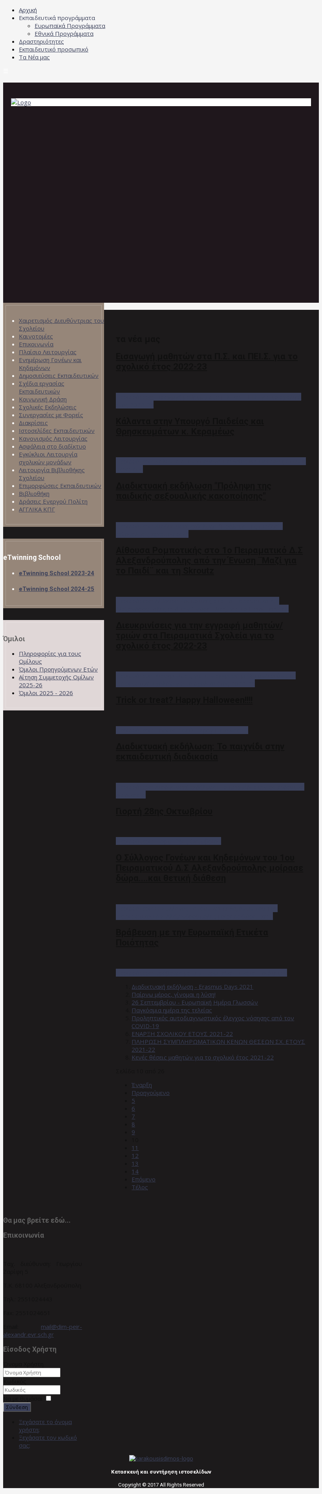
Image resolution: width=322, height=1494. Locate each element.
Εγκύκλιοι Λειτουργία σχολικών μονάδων (48, 458)
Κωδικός (14, 1381)
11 (135, 1148)
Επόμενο (144, 1179)
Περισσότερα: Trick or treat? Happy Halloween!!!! (182, 730)
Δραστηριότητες (41, 41)
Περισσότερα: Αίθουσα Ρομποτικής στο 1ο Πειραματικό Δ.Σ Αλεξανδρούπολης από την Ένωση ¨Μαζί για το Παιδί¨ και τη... (202, 605)
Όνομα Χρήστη (23, 1364)
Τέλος (140, 1187)
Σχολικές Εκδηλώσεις (48, 407)
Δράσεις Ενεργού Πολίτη (53, 501)
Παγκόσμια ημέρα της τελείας (172, 1010)
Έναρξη (142, 1085)
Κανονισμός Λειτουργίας (53, 438)
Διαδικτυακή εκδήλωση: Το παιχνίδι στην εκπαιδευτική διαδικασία (200, 751)
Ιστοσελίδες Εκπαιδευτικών (57, 430)
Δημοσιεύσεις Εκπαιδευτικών (59, 375)
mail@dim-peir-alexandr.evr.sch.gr (42, 1330)
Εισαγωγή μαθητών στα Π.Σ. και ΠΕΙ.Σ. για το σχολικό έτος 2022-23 (207, 361)
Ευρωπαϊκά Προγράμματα (70, 25)
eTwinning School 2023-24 (56, 573)
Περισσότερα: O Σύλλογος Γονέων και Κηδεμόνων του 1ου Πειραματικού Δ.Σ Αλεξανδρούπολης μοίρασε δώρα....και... (197, 912)
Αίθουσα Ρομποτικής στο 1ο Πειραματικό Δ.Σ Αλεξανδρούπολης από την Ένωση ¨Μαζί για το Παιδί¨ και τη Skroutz (209, 560)
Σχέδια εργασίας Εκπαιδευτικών (41, 387)
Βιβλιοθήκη (34, 493)
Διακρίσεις (33, 423)
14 (135, 1171)
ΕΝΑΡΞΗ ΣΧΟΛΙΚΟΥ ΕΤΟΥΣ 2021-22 (182, 1034)
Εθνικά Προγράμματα (64, 33)
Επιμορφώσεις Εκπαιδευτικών (60, 485)
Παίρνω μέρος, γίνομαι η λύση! (174, 994)
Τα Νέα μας (34, 57)
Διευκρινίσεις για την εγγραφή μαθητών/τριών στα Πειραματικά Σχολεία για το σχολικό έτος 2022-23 (199, 635)
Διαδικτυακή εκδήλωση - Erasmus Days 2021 (192, 986)
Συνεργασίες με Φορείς (51, 415)
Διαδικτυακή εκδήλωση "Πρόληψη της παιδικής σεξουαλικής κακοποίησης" (193, 490)
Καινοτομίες (36, 336)
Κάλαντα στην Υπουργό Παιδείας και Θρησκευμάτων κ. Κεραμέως (190, 426)
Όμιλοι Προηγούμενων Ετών (58, 669)
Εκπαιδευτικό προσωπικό (53, 49)
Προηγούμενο (151, 1093)
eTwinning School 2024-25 (56, 588)
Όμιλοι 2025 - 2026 (46, 693)
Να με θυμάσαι (23, 1398)
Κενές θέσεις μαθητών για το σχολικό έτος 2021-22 (203, 1057)
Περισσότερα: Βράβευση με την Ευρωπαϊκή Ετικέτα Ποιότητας (201, 973)
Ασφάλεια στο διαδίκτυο (52, 446)
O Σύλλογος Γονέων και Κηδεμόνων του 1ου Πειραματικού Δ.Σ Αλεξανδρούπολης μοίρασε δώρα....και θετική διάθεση (209, 867)
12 (135, 1155)
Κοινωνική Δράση (43, 399)
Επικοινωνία (36, 344)
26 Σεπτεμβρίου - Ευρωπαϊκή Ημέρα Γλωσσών (195, 1002)
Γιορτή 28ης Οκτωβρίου (164, 811)
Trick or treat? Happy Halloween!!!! (184, 700)
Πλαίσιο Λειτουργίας (48, 352)
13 (135, 1163)
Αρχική (28, 10)
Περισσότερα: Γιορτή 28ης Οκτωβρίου (168, 841)
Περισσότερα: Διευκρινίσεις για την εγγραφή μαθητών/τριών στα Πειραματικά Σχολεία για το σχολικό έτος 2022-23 (206, 679)
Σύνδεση (17, 1407)
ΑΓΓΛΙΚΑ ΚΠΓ (37, 509)
